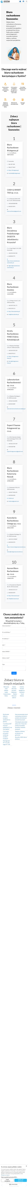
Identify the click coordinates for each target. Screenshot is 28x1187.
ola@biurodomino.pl (13, 314)
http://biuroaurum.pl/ (13, 595)
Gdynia (14, 686)
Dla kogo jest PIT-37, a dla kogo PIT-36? (6, 742)
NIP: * (3, 645)
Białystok (14, 692)
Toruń (22, 694)
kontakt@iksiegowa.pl (14, 173)
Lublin (6, 692)
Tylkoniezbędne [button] (7, 1180)
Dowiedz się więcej (5, 1175)
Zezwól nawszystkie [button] (20, 1180)
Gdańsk (6, 690)
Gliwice (22, 695)
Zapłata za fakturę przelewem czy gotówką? (20, 733)
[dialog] (14, 1176)
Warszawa (6, 686)
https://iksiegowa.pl (13, 170)
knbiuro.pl (11, 498)
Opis (3, 664)
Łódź (6, 688)
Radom (15, 694)
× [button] (26, 1166)
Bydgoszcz (22, 690)
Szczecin (14, 690)
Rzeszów (14, 695)
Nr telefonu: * (5, 638)
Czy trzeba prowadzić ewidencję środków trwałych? (6, 735)
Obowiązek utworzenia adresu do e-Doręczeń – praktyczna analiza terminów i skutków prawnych (21, 725)
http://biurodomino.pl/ (14, 311)
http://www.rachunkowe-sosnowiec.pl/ (13, 261)
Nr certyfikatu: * (6, 632)
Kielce (6, 695)
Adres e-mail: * (6, 658)
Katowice (21, 692)
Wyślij (14, 673)
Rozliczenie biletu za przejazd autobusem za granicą (6, 718)
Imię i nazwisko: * (6, 625)
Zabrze (14, 697)
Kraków (22, 686)
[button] (14, 1177)
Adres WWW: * (6, 651)
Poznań (22, 688)
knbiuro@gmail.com (13, 501)
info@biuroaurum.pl (13, 598)
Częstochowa (6, 694)
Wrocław (14, 688)
